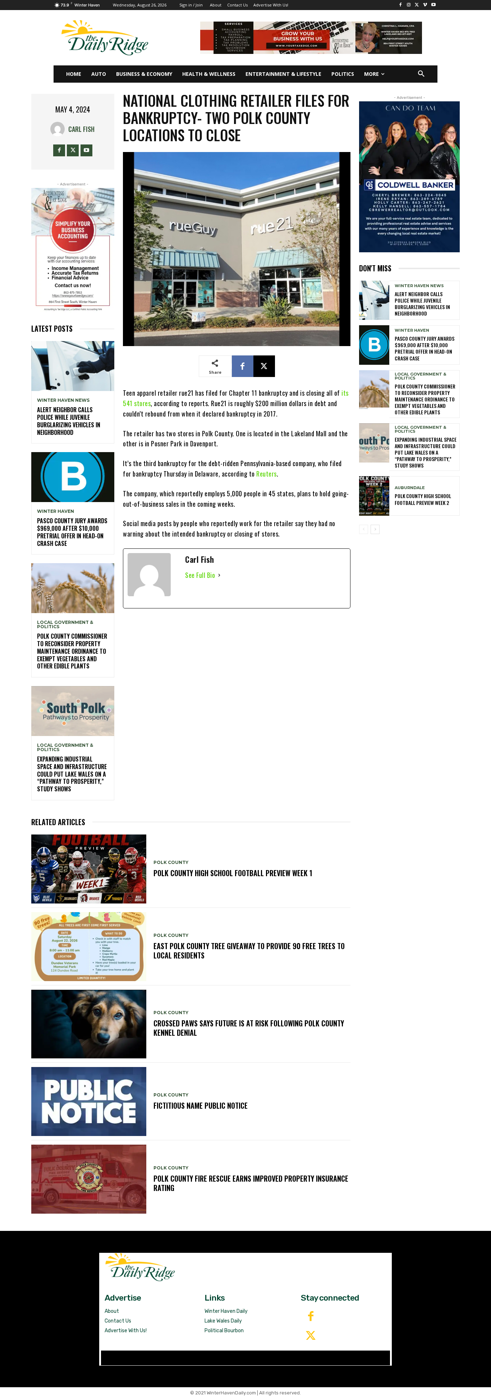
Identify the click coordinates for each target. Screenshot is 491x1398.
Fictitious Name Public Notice (200, 1105)
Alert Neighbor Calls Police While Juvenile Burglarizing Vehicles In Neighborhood (68, 420)
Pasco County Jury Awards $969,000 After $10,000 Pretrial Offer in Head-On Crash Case (72, 531)
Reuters (266, 473)
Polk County (170, 862)
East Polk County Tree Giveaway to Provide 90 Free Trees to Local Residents (249, 951)
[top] (311, 38)
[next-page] (375, 529)
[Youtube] (433, 5)
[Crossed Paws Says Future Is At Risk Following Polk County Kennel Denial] (88, 1024)
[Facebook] (400, 5)
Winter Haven (55, 511)
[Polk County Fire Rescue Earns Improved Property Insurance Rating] (88, 1179)
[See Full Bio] (219, 575)
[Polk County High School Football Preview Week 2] (374, 495)
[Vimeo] (425, 5)
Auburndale (410, 488)
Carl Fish (81, 129)
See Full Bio (200, 575)
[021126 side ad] (409, 176)
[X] (417, 5)
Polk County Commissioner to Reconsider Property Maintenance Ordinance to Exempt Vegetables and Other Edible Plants (72, 651)
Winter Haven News (63, 400)
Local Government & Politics (65, 624)
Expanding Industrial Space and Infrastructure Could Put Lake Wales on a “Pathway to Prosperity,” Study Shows (72, 774)
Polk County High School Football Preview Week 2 (423, 499)
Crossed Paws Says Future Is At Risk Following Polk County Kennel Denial (248, 1028)
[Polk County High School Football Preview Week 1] (88, 868)
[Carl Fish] (59, 129)
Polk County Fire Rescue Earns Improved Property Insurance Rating (250, 1183)
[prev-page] (363, 529)
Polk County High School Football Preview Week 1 (232, 873)
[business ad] (72, 250)
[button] (421, 74)
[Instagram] (409, 5)
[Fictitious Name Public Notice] (88, 1101)
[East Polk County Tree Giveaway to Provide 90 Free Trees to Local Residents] (88, 946)
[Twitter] (310, 1336)
